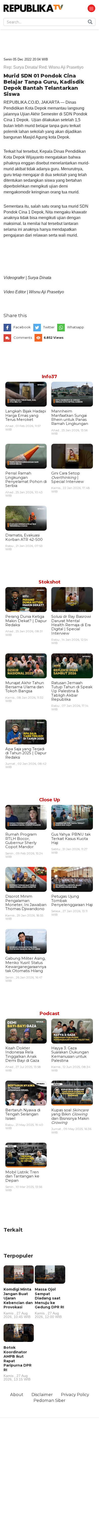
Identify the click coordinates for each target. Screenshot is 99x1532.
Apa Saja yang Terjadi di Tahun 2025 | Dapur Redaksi (25, 753)
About (16, 1394)
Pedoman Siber (49, 1400)
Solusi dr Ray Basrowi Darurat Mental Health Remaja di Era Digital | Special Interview (71, 625)
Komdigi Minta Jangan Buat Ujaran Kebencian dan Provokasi (18, 1303)
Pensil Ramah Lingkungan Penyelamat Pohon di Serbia (26, 479)
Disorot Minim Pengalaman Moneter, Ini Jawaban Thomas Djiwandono (25, 902)
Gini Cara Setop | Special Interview (67, 477)
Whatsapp (75, 327)
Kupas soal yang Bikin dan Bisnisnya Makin (70, 1116)
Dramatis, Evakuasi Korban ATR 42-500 (24, 537)
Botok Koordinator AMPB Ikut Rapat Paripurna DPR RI (17, 1363)
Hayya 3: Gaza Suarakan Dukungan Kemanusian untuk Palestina (70, 1054)
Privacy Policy (75, 1394)
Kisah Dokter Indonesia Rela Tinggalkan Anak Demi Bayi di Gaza (22, 1054)
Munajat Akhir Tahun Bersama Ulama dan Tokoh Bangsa (24, 687)
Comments (22, 337)
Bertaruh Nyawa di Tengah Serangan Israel (22, 1114)
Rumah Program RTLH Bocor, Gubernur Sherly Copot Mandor (21, 840)
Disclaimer (42, 1394)
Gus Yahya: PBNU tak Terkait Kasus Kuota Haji (71, 838)
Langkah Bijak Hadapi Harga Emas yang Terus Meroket (25, 415)
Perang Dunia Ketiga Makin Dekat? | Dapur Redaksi (26, 620)
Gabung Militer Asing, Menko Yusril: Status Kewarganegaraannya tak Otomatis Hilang (25, 964)
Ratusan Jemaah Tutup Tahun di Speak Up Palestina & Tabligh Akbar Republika (71, 691)
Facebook (22, 327)
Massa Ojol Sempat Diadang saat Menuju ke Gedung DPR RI (49, 1303)
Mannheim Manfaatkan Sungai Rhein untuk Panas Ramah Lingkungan (69, 417)
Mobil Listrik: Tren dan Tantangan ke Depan (22, 1176)
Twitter (49, 327)
